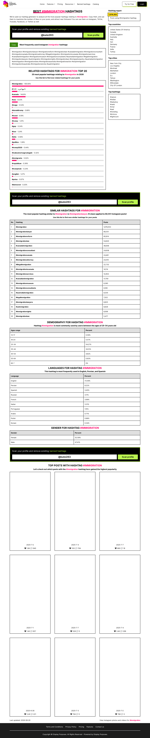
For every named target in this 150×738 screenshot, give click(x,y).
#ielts (14, 137)
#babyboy (114, 102)
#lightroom (114, 117)
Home (42, 4)
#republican (16, 163)
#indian (113, 99)
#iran (14, 132)
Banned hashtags (83, 4)
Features (90, 727)
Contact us (100, 727)
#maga (14, 105)
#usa (14, 100)
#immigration (17, 84)
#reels (112, 104)
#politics (15, 142)
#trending (114, 112)
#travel (15, 116)
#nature (113, 97)
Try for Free (129, 4)
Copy (14, 45)
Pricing (60, 4)
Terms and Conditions (54, 727)
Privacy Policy (70, 727)
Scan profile (93, 35)
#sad (112, 109)
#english (15, 174)
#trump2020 (17, 147)
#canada (15, 94)
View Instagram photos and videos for (120, 720)
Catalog (96, 4)
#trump (15, 121)
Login (142, 4)
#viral (112, 107)
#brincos (113, 114)
